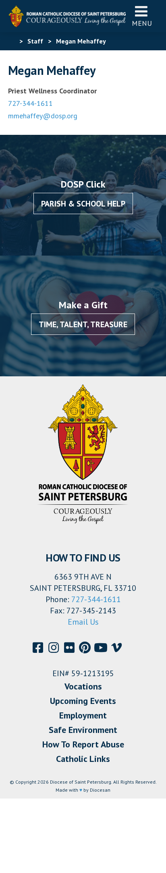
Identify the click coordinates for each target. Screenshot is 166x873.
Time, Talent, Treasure (83, 324)
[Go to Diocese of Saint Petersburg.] (11, 41)
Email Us (83, 622)
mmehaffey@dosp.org (42, 115)
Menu (142, 23)
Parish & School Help (83, 203)
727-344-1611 (30, 103)
